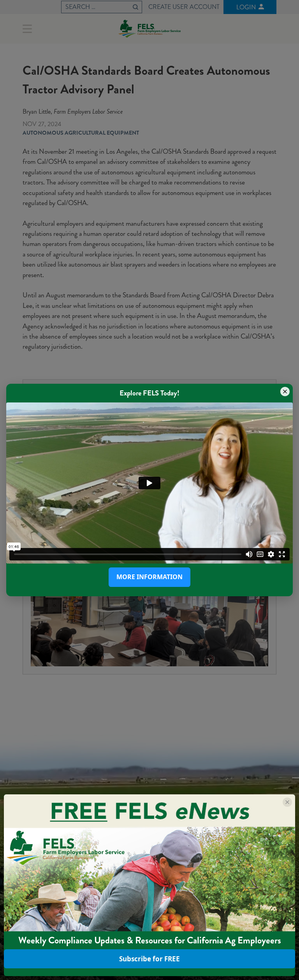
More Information (149, 577)
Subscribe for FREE (149, 958)
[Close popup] (285, 391)
